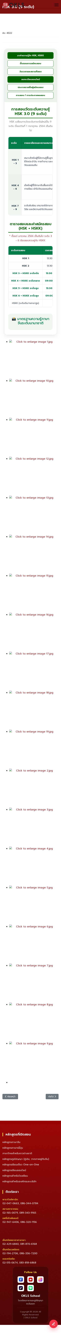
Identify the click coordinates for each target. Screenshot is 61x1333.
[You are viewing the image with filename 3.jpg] (33, 827)
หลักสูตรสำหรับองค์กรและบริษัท (19, 1181)
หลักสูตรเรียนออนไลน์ (14, 1170)
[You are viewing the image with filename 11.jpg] (33, 437)
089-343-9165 (27, 1213)
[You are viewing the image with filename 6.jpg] (33, 944)
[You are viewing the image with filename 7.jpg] (33, 983)
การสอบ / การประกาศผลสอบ (30, 95)
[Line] (30, 1288)
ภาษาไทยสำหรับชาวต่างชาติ (17, 1153)
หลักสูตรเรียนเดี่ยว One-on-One (20, 1164)
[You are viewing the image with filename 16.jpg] (33, 632)
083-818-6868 (27, 1262)
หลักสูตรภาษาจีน (11, 1142)
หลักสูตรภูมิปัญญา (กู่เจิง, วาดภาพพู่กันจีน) (25, 1159)
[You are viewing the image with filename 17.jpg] (33, 671)
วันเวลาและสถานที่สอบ (31, 71)
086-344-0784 (29, 1203)
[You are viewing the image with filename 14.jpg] (33, 554)
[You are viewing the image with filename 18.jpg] (33, 710)
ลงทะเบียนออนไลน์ (30, 79)
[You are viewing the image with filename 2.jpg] (33, 788)
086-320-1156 (28, 1222)
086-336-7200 (28, 1253)
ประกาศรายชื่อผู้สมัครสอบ (30, 87)
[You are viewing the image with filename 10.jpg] (33, 398)
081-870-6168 (28, 1244)
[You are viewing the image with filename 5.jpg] (33, 905)
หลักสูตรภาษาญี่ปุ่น (12, 1148)
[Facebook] (21, 1279)
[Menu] (56, 5)
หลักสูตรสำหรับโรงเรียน (15, 1176)
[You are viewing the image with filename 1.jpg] (33, 359)
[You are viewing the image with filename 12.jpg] (33, 476)
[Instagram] (40, 1279)
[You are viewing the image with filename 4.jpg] (33, 866)
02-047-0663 (10, 1203)
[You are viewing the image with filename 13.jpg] (33, 515)
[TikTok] (21, 1288)
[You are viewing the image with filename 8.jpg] (33, 1022)
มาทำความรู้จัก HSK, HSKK (30, 55)
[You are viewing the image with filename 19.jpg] (33, 749)
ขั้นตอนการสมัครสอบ (30, 63)
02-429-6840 (10, 1244)
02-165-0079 (10, 1213)
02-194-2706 (10, 1253)
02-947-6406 (10, 1222)
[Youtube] (30, 1279)
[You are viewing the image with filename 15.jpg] (33, 593)
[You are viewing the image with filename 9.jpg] (33, 1061)
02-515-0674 (10, 1262)
